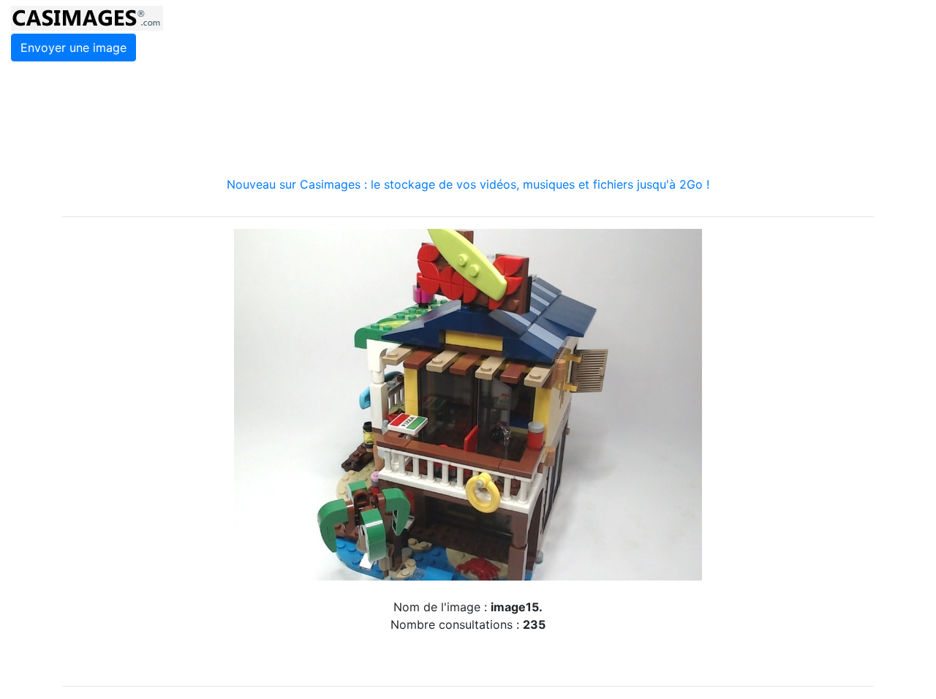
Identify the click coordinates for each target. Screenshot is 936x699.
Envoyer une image (73, 47)
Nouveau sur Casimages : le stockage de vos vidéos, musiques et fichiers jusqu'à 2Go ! (468, 184)
